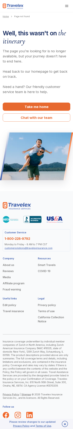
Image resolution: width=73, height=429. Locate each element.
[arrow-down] (66, 6)
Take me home (37, 107)
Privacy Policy (11, 394)
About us (8, 265)
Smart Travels (47, 265)
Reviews (8, 271)
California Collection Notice (51, 319)
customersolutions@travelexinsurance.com (28, 248)
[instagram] (18, 415)
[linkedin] (29, 415)
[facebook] (6, 415)
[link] (13, 6)
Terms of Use (43, 425)
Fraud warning (12, 289)
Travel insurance (13, 311)
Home (6, 16)
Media (7, 277)
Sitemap (26, 394)
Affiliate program (13, 283)
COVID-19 (44, 271)
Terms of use (46, 311)
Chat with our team (36, 118)
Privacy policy (47, 305)
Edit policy (9, 305)
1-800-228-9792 (17, 239)
